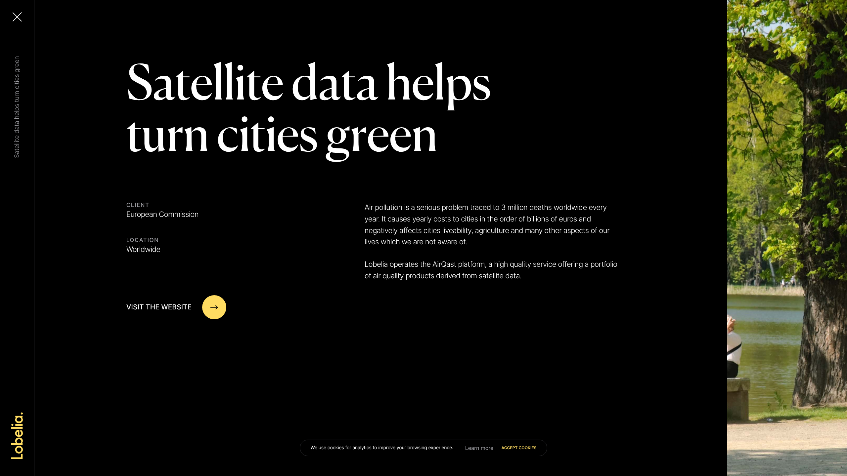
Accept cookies (518, 448)
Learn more (479, 448)
